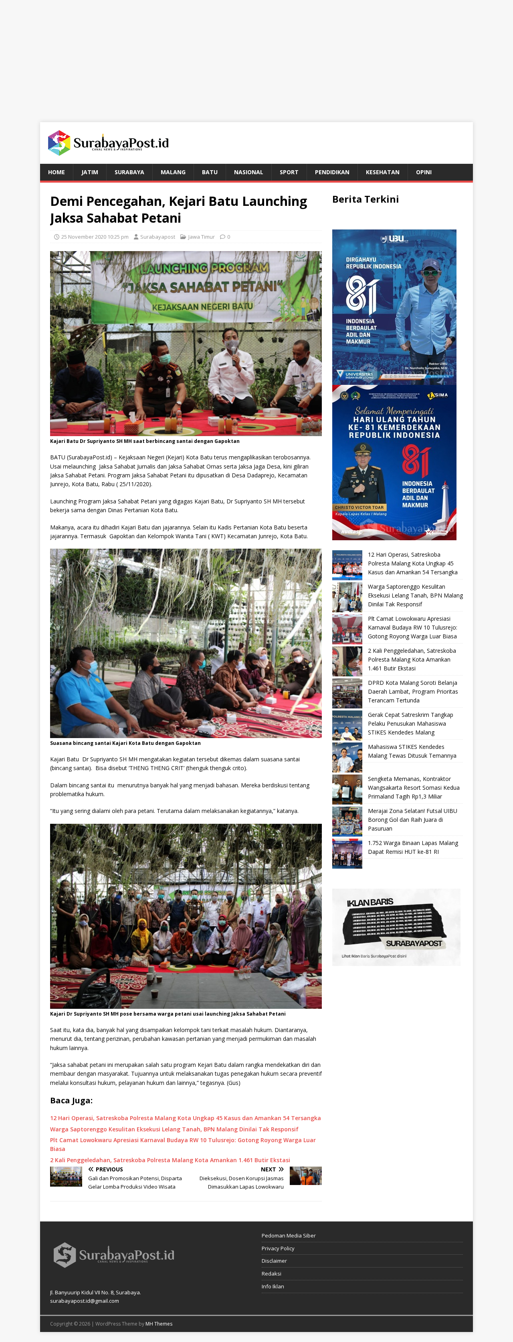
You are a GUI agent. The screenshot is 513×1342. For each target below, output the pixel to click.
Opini (424, 172)
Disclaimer (274, 1260)
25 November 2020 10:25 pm (95, 236)
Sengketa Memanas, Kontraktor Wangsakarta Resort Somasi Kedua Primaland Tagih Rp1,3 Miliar (414, 788)
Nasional (248, 172)
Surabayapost (157, 236)
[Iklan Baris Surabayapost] (396, 961)
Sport (289, 172)
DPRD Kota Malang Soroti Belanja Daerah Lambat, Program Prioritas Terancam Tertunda (413, 691)
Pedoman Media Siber (289, 1235)
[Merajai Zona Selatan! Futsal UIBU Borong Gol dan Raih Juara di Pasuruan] (347, 822)
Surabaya (129, 172)
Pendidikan (332, 172)
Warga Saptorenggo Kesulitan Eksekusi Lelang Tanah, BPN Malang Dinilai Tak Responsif (415, 595)
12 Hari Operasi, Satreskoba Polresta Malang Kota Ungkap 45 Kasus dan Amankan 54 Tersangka (413, 563)
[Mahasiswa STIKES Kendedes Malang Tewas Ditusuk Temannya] (347, 757)
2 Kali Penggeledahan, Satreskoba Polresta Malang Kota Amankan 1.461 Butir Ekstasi (412, 659)
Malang (173, 172)
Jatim (89, 172)
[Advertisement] (256, 56)
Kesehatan (383, 172)
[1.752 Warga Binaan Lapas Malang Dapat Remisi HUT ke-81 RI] (347, 854)
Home (56, 172)
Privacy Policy (278, 1248)
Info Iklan (273, 1286)
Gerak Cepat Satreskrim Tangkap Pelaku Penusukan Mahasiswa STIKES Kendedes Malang (410, 723)
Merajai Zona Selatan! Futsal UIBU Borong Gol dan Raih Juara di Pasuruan (412, 820)
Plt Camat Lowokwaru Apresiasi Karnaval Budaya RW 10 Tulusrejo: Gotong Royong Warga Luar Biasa (412, 627)
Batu (210, 172)
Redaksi (271, 1273)
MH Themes (158, 1323)
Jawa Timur (201, 236)
